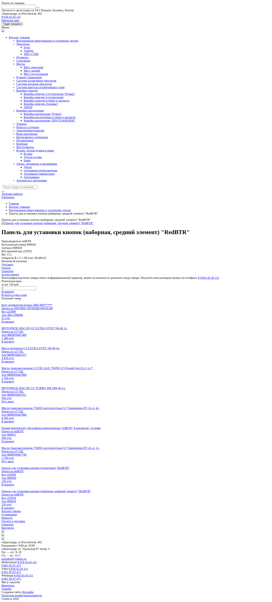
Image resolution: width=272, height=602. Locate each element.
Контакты (7, 527)
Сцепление (23, 60)
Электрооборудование (30, 130)
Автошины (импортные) (39, 173)
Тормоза (21, 123)
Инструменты (25, 147)
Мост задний (32, 70)
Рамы (27, 160)
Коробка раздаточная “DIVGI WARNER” (49, 120)
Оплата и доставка (13, 521)
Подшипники (24, 140)
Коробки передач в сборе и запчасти (46, 100)
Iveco (27, 47)
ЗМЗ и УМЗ (31, 54)
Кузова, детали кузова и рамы (35, 150)
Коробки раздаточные (30, 110)
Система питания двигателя (34, 84)
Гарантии (7, 524)
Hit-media (27, 592)
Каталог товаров (19, 37)
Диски (28, 167)
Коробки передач (27, 90)
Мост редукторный (36, 74)
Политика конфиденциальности (21, 595)
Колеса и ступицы (27, 127)
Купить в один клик (14, 295)
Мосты (20, 64)
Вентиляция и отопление (32, 137)
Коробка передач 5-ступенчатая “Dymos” (49, 94)
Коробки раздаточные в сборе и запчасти (49, 117)
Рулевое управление (29, 77)
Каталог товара (11, 511)
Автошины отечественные (40, 170)
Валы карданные (27, 133)
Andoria (28, 50)
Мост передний (33, 67)
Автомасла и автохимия (31, 180)
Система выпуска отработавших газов (40, 87)
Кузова (28, 153)
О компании (9, 514)
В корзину (7, 291)
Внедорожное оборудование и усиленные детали (47, 40)
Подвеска (22, 57)
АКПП (28, 107)
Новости (6, 517)
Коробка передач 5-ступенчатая (43, 97)
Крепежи (22, 143)
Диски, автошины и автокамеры (36, 163)
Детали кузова (33, 157)
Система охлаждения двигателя (36, 80)
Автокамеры (32, 177)
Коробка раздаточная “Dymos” (43, 113)
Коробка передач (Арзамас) (41, 104)
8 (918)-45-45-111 (208, 277)
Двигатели (23, 44)
